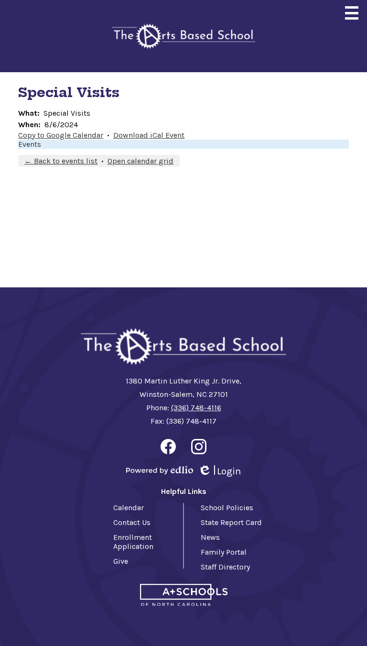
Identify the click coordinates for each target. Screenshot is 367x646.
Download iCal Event (148, 135)
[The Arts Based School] (183, 36)
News (210, 537)
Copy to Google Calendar (60, 135)
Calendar (128, 507)
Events (29, 144)
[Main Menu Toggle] (351, 12)
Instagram (198, 446)
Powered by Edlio (159, 470)
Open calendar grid (140, 160)
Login (219, 471)
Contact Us (132, 522)
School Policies (227, 507)
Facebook (168, 446)
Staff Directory (225, 566)
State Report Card (231, 522)
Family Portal (224, 552)
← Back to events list (60, 160)
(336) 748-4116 (196, 407)
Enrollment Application (133, 542)
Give (120, 561)
